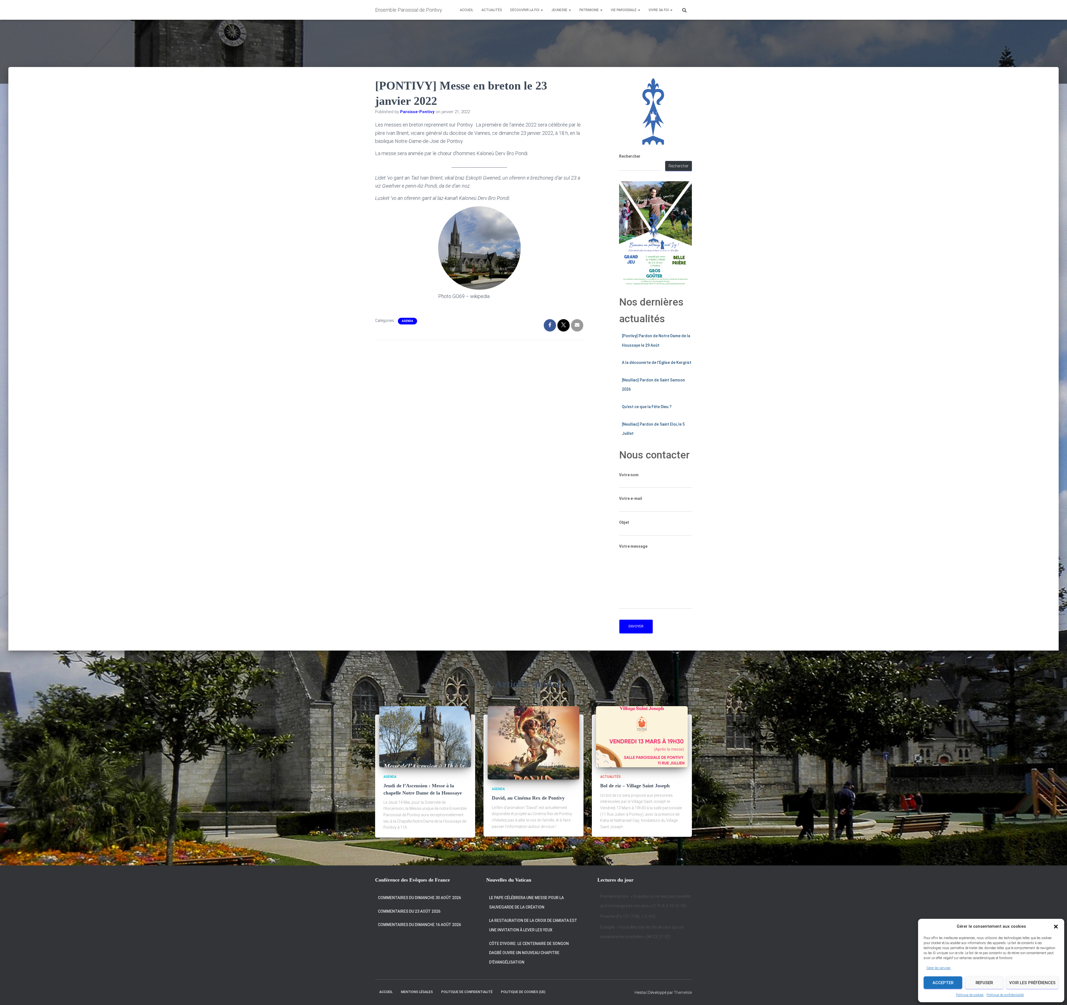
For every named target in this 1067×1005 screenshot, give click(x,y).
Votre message (633, 546)
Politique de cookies (970, 995)
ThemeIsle (683, 992)
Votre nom (629, 475)
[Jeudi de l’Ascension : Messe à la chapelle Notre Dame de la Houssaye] (425, 736)
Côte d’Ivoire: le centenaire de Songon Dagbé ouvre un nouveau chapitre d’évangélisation (529, 952)
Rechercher (629, 156)
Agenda (407, 320)
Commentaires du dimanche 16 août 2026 (419, 924)
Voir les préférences (1032, 982)
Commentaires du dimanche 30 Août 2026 (419, 897)
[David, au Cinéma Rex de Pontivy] (533, 742)
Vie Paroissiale (624, 10)
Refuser (984, 982)
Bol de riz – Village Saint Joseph (635, 785)
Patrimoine (589, 10)
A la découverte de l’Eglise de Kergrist (656, 362)
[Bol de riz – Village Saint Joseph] (642, 736)
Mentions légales (417, 992)
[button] (1056, 926)
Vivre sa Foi (659, 10)
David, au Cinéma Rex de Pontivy (528, 798)
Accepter (943, 982)
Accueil (466, 10)
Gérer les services (938, 968)
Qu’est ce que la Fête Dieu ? (647, 407)
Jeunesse (559, 10)
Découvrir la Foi (525, 10)
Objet (624, 522)
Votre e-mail (630, 498)
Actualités (492, 10)
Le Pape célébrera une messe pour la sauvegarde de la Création (526, 902)
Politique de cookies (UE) (523, 992)
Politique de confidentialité (1005, 995)
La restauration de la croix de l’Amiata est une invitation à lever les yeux (533, 925)
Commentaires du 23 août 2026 (409, 911)
